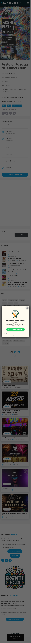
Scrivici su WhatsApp (15, 329)
